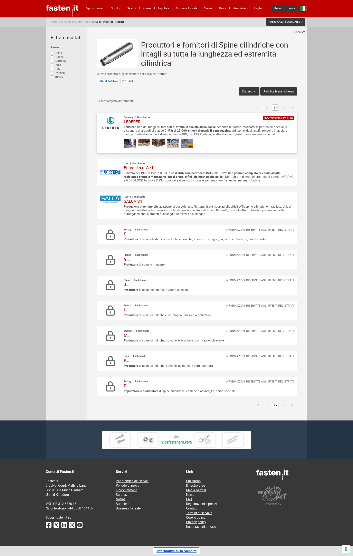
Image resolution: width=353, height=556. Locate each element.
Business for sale (128, 508)
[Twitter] (56, 527)
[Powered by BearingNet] (281, 496)
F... (126, 234)
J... (126, 284)
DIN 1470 (127, 81)
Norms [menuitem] (147, 8)
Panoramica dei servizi (132, 481)
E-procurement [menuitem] (95, 8)
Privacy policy (196, 522)
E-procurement (126, 490)
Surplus (121, 494)
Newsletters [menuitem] (240, 8)
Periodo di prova (127, 485)
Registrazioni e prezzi (201, 504)
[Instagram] (72, 527)
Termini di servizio (199, 513)
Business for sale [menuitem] (186, 8)
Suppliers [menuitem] (163, 8)
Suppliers (122, 504)
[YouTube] (80, 527)
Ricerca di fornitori (74, 21)
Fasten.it (62, 1)
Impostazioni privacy (201, 526)
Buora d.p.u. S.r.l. (139, 167)
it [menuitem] (303, 8)
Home (53, 21)
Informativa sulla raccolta (176, 551)
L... (126, 309)
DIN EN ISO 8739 (108, 81)
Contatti (192, 508)
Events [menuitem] (208, 8)
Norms (120, 499)
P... (126, 360)
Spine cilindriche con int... (109, 21)
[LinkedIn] (64, 527)
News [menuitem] (222, 8)
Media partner (196, 490)
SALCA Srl (133, 201)
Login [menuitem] (258, 8)
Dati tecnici (249, 91)
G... (127, 259)
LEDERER (132, 121)
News (190, 494)
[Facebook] (48, 527)
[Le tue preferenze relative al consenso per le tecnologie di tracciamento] (346, 549)
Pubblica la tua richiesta (285, 21)
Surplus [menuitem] (116, 8)
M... (127, 335)
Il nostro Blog (195, 485)
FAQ (189, 499)
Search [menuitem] (131, 8)
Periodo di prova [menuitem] (284, 8)
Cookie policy (195, 517)
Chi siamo (193, 481)
